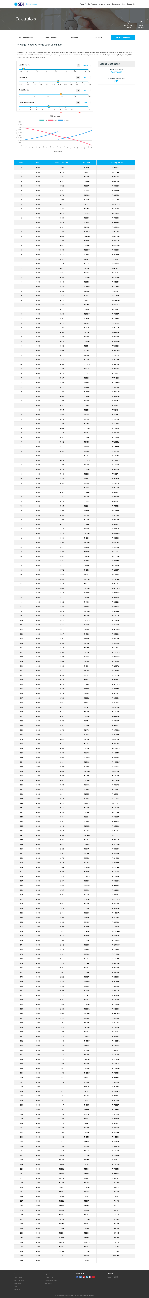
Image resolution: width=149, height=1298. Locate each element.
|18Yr (20, 83)
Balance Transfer (50, 37)
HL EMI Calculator (26, 37)
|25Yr (28, 83)
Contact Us (17, 1289)
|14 (77, 108)
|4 (19, 108)
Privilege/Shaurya (123, 37)
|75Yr (89, 83)
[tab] (26, 37)
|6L (46, 71)
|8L (56, 71)
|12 (66, 108)
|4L (37, 71)
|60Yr (71, 83)
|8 (42, 108)
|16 (89, 108)
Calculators (17, 1283)
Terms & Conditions (51, 1280)
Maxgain (74, 37)
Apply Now (48, 1274)
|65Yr (77, 83)
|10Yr (34, 96)
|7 (36, 108)
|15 (83, 108)
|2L (27, 71)
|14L (85, 71)
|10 (54, 108)
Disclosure (48, 1283)
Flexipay (98, 37)
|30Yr (34, 83)
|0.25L (20, 71)
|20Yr (62, 96)
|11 (60, 108)
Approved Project (19, 1280)
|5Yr (20, 96)
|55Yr (65, 83)
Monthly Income (24, 65)
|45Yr (53, 83)
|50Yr (59, 83)
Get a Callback (141, 27)
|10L (66, 71)
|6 (30, 108)
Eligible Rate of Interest (26, 102)
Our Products (18, 1277)
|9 (48, 108)
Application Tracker (128, 27)
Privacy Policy (49, 1277)
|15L (89, 71)
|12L (75, 71)
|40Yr (47, 83)
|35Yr (40, 83)
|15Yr (48, 96)
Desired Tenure (24, 90)
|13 (72, 108)
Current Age (23, 77)
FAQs (15, 1286)
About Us (16, 1274)
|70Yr (83, 83)
